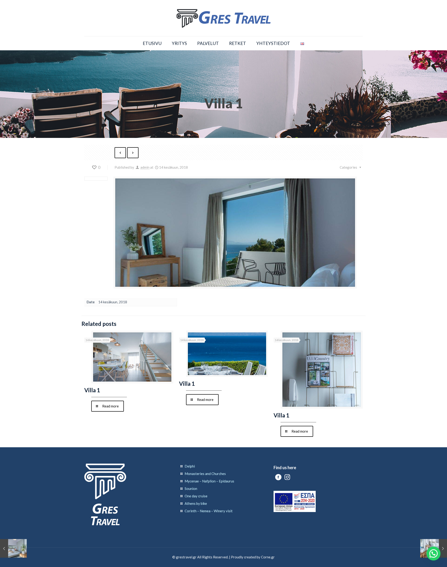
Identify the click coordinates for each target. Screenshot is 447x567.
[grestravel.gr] (223, 18)
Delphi (190, 466)
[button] (433, 553)
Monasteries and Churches (205, 473)
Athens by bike (196, 503)
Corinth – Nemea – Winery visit (209, 511)
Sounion (191, 488)
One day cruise (196, 496)
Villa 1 (92, 390)
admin (144, 167)
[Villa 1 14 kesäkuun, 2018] (13, 548)
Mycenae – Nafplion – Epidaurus (209, 481)
